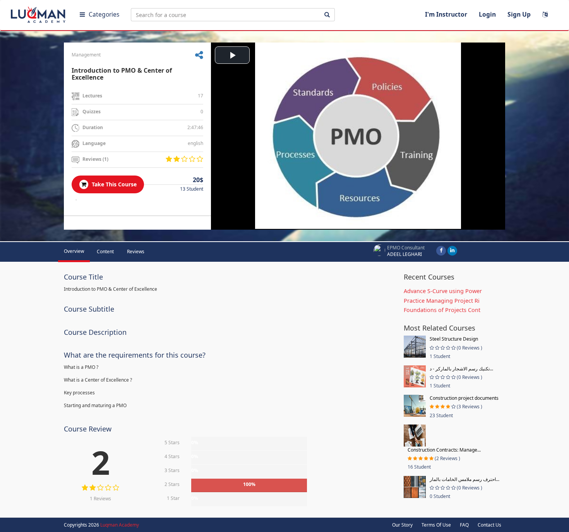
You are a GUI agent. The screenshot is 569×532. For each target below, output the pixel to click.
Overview (74, 251)
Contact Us (489, 525)
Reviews (135, 251)
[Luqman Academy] (39, 13)
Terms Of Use (436, 525)
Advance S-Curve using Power (443, 291)
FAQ (464, 525)
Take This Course (113, 184)
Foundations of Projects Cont (442, 310)
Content (105, 251)
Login (487, 14)
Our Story (402, 525)
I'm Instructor (446, 14)
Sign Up (519, 14)
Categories (104, 14)
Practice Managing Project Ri (442, 300)
